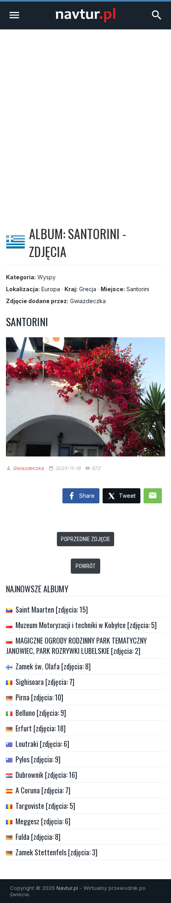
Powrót (85, 566)
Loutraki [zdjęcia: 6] (42, 744)
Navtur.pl (67, 888)
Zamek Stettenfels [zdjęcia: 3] (56, 852)
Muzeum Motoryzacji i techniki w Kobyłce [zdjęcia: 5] (86, 625)
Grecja (87, 289)
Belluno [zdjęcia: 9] (41, 713)
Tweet (126, 495)
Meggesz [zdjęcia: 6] (43, 821)
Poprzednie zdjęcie (85, 539)
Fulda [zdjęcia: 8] (38, 836)
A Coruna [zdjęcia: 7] (43, 790)
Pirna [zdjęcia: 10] (39, 697)
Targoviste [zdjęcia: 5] (45, 806)
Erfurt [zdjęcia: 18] (41, 728)
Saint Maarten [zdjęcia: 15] (52, 609)
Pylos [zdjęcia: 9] (38, 759)
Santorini (137, 289)
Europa (50, 289)
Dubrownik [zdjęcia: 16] (46, 775)
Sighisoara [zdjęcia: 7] (45, 682)
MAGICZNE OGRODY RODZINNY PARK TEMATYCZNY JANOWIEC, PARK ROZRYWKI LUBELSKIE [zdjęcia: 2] (76, 645)
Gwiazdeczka (88, 301)
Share (86, 495)
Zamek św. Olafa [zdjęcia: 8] (53, 666)
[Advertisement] (85, 118)
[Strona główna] (85, 20)
